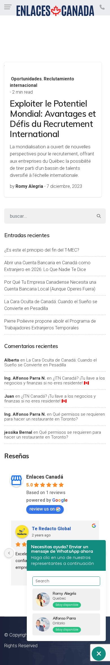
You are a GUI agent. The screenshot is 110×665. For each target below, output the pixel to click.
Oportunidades (26, 79)
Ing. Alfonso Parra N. (25, 378)
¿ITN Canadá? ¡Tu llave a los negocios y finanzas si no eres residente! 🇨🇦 (54, 381)
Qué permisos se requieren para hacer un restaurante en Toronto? (54, 417)
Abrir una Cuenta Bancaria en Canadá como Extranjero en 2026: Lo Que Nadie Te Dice (47, 266)
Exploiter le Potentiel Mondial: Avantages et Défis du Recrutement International (53, 118)
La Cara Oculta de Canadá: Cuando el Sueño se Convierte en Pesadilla (50, 305)
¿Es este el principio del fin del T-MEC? (41, 250)
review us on (42, 509)
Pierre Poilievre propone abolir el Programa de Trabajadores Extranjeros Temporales (50, 324)
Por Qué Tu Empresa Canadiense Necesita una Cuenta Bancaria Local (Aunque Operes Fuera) (50, 285)
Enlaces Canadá (44, 477)
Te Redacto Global (51, 528)
